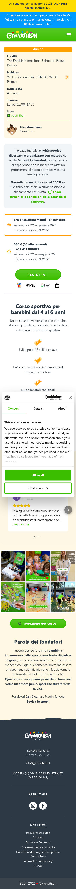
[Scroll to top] (67, 880)
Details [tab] (38, 408)
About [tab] (62, 408)
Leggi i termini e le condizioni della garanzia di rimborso (38, 196)
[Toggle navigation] (68, 34)
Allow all (38, 475)
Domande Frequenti (38, 842)
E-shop (38, 865)
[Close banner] (70, 397)
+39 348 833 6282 (38, 751)
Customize (35, 488)
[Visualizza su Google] (17, 497)
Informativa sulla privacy (38, 861)
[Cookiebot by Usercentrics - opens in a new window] (46, 397)
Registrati (38, 275)
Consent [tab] (13, 408)
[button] (8, 510)
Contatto (38, 837)
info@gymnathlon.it (38, 763)
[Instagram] (33, 806)
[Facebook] (43, 806)
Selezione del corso (40, 623)
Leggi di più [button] (21, 524)
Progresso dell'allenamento (38, 847)
